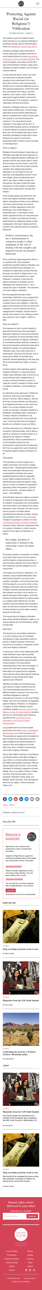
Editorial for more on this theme (24, 46)
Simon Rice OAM (17, 33)
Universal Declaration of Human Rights (19, 522)
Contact (12, 1270)
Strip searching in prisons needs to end (20, 949)
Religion (11, 805)
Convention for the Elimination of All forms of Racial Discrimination (17, 720)
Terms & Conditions (29, 1278)
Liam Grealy (9, 1059)
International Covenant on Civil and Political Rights (20, 58)
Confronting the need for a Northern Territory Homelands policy (19, 1053)
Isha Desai (9, 1005)
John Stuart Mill (28, 517)
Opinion (6, 946)
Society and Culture (12, 1259)
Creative (30, 1255)
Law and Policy (11, 1251)
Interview (30, 1259)
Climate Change (12, 1262)
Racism (5, 805)
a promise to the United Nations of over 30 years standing (20, 710)
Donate (11, 1266)
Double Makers (25, 1281)
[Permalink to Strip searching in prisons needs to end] (21, 927)
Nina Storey (9, 953)
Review (30, 1266)
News (30, 1262)
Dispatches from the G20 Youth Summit (21, 1000)
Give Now (10, 890)
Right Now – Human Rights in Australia (21, 4)
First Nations (11, 1255)
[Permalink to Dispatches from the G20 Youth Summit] (21, 978)
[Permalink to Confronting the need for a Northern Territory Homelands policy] (21, 1030)
